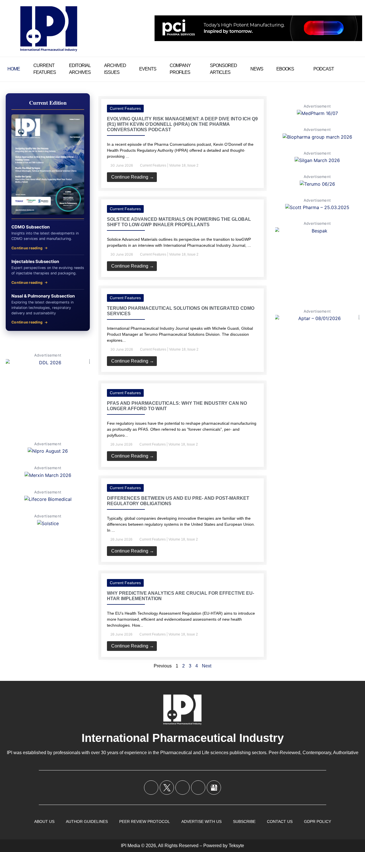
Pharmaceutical (176, 752)
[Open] (355, 69)
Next (206, 665)
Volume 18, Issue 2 (183, 165)
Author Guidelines (87, 821)
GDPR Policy (317, 821)
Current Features (125, 108)
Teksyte (236, 845)
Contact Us (280, 821)
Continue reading (26, 248)
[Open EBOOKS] (297, 69)
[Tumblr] (198, 787)
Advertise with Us (201, 821)
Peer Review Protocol (144, 821)
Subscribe (244, 821)
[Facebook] (151, 787)
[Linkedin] (182, 787)
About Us (44, 821)
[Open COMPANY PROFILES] (194, 69)
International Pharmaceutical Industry (183, 738)
